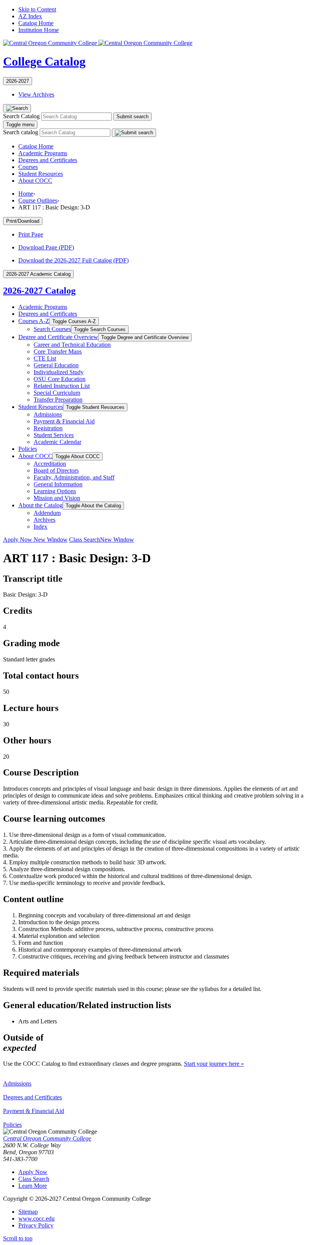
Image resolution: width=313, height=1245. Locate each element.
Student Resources (40, 174)
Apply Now (35, 539)
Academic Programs (42, 153)
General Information (58, 484)
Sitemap (28, 1211)
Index (40, 526)
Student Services (54, 435)
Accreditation (50, 463)
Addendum (47, 513)
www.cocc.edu (36, 1218)
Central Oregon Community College (47, 1138)
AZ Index (30, 16)
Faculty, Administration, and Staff (74, 477)
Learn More (32, 1185)
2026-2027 (17, 81)
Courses (28, 167)
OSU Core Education (60, 379)
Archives (44, 519)
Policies (27, 449)
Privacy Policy (35, 1225)
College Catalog (44, 61)
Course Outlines (37, 200)
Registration (48, 428)
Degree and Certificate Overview (58, 337)
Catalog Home (35, 23)
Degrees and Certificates (47, 160)
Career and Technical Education (72, 344)
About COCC (35, 180)
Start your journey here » (214, 1063)
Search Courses (52, 329)
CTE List (45, 358)
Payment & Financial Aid (33, 1111)
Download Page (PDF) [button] (46, 247)
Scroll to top (17, 1238)
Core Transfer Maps (58, 351)
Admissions (48, 414)
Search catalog (20, 132)
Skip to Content (37, 9)
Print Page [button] (30, 234)
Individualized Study (59, 372)
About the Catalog (40, 505)
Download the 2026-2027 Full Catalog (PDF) (73, 260)
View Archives (36, 94)
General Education (56, 365)
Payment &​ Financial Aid (64, 421)
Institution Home (38, 30)
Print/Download (22, 221)
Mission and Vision (57, 498)
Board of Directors (56, 470)
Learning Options (55, 491)
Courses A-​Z (33, 321)
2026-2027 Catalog (39, 291)
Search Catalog (21, 116)
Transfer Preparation (58, 399)
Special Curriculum (57, 392)
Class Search (101, 539)
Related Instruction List (62, 386)
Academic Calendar (57, 442)
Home (25, 193)
